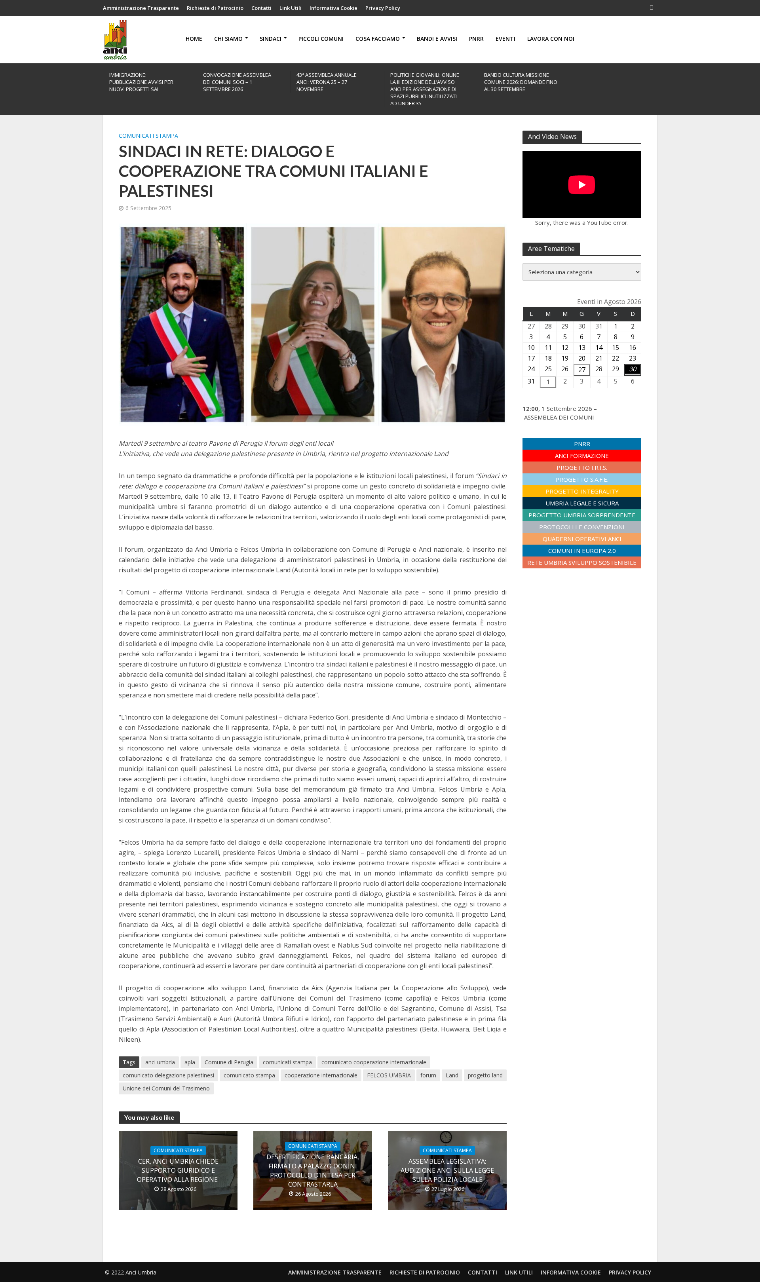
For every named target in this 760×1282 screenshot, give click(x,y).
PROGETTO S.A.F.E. (581, 479)
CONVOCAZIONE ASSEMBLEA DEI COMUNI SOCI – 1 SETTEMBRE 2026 (237, 82)
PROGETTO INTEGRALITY (582, 491)
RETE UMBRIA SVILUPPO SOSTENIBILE (581, 562)
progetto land (485, 1075)
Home (194, 38)
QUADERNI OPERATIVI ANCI (582, 539)
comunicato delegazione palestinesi (168, 1075)
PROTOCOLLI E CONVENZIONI (582, 527)
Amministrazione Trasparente (141, 7)
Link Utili (290, 7)
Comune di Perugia (229, 1062)
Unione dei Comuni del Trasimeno (166, 1088)
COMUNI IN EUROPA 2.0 (582, 551)
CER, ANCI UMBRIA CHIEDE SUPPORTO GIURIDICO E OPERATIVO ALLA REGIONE (178, 1170)
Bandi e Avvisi (437, 38)
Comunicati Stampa (148, 135)
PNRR (476, 38)
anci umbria (160, 1062)
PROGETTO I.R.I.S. (582, 467)
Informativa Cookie (333, 7)
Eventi (505, 38)
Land (452, 1075)
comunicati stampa (287, 1062)
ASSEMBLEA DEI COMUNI (559, 417)
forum (428, 1075)
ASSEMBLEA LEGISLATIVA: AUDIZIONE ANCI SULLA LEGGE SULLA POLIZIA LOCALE (447, 1170)
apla (189, 1062)
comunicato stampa (249, 1075)
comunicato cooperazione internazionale (373, 1062)
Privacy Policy (382, 7)
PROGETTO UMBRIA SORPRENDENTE (581, 515)
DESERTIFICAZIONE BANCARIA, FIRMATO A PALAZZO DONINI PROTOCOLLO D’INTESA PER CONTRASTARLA (312, 1171)
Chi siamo (228, 38)
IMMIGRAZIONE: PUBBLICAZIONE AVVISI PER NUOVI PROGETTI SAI (141, 82)
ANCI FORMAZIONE (582, 456)
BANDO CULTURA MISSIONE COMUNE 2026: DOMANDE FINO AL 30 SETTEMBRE (520, 82)
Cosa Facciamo (377, 38)
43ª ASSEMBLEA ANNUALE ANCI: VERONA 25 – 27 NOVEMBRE (326, 82)
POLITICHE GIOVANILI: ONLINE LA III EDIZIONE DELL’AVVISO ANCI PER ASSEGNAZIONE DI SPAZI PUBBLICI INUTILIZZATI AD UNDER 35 (424, 89)
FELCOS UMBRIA (389, 1075)
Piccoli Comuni (321, 38)
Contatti (261, 7)
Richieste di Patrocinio (215, 7)
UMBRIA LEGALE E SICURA (582, 503)
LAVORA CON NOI (550, 38)
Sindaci (270, 38)
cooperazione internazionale (321, 1075)
